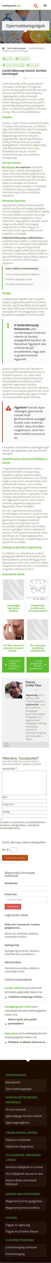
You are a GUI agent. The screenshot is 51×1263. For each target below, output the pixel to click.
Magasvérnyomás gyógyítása (24, 1201)
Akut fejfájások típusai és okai (24, 1173)
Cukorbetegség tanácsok (21, 1247)
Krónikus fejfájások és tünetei (24, 1167)
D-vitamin (10, 167)
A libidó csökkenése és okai (20, 284)
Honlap (6, 811)
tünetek (33, 65)
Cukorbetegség (15, 1254)
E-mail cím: (11, 894)
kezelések (23, 58)
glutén (9, 58)
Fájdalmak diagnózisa (19, 1146)
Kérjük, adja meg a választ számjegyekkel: (24, 842)
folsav (37, 148)
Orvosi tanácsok (16, 1109)
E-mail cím (8, 804)
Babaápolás (13, 1082)
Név (5, 797)
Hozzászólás (9, 768)
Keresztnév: (11, 883)
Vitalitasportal (11, 5)
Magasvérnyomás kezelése (23, 1207)
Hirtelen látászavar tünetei (19, 279)
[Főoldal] (3, 48)
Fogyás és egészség (18, 1225)
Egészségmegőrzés (17, 1122)
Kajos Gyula (11, 1033)
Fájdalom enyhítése (18, 1140)
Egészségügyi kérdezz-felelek (24, 1116)
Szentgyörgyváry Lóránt (18, 1006)
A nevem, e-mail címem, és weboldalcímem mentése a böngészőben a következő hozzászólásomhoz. (23, 825)
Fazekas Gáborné (14, 988)
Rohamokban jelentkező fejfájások (23, 274)
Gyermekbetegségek (19, 1089)
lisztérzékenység (14, 65)
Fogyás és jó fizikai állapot (22, 1231)
